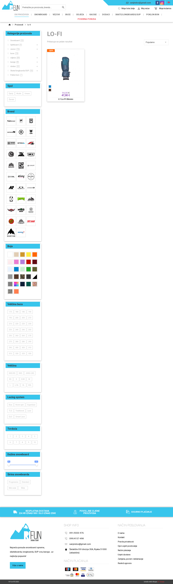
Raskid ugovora (124, 563)
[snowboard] (11, 6)
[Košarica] (156, 8)
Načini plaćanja (124, 550)
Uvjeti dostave (124, 554)
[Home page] (10, 25)
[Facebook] (158, 3)
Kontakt (121, 537)
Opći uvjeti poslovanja (127, 546)
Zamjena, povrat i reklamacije (130, 559)
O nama (121, 533)
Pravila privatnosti (126, 541)
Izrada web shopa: (150, 582)
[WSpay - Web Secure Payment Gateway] (69, 575)
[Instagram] (162, 3)
